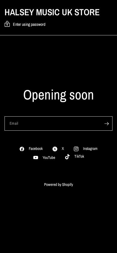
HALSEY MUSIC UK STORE (52, 11)
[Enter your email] (106, 123)
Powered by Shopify (58, 184)
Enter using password (29, 24)
